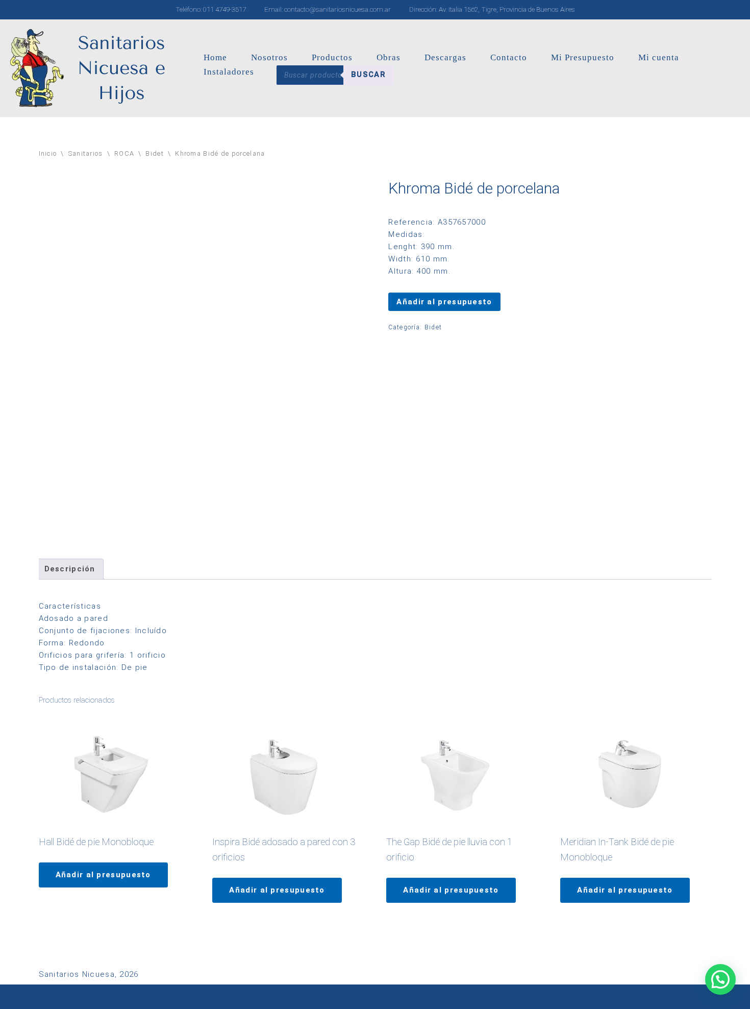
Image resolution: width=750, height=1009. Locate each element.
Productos (332, 57)
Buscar (368, 74)
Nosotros (269, 57)
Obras (389, 57)
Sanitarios (85, 153)
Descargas (445, 57)
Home (215, 57)
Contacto (508, 57)
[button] (720, 979)
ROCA (124, 153)
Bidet (154, 153)
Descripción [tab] (69, 568)
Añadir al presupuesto (444, 301)
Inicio (48, 153)
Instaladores (229, 72)
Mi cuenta (658, 57)
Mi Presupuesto (582, 57)
